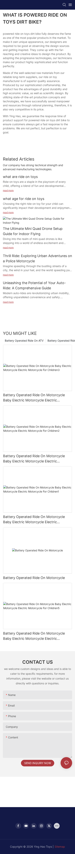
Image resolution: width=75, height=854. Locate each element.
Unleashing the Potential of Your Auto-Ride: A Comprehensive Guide (34, 285)
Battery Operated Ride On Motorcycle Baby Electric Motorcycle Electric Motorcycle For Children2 (34, 459)
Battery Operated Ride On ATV (24, 340)
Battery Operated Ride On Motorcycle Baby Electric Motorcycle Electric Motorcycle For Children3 (34, 398)
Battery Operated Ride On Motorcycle (34, 578)
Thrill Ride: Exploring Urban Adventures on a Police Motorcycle (37, 258)
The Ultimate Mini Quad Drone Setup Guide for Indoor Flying (32, 231)
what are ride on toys (20, 177)
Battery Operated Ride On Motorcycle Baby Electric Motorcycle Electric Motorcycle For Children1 (34, 520)
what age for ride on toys (23, 199)
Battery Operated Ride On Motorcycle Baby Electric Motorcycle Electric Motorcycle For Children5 (34, 636)
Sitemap (60, 846)
